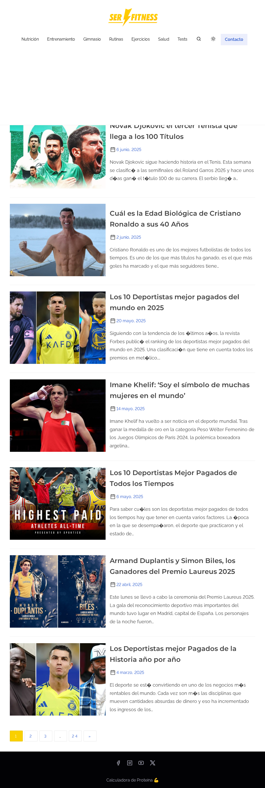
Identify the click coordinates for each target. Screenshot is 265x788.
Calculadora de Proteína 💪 (132, 780)
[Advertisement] (132, 86)
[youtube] (141, 764)
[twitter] (152, 764)
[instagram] (129, 764)
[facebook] (118, 764)
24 (75, 736)
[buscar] (199, 40)
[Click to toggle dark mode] (213, 39)
